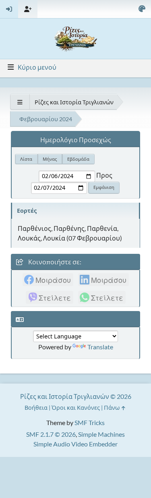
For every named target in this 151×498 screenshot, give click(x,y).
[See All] (19, 102)
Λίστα (26, 159)
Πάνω (112, 407)
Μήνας (50, 159)
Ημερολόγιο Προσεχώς (75, 139)
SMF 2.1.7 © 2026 (51, 434)
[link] (48, 279)
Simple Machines (101, 434)
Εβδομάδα (78, 159)
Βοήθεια (36, 407)
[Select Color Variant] (141, 9)
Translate (100, 347)
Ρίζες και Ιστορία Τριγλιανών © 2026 (75, 396)
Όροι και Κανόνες (76, 407)
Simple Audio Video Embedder (75, 444)
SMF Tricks (89, 422)
